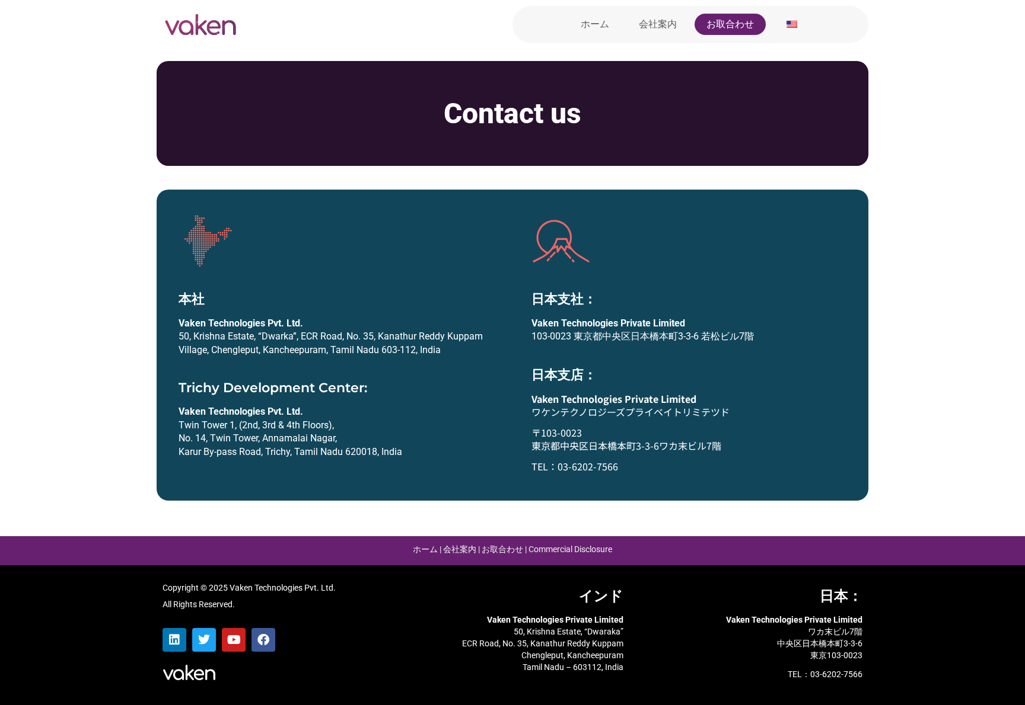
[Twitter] (204, 640)
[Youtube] (234, 640)
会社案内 (658, 24)
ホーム (595, 24)
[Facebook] (263, 640)
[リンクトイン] (174, 640)
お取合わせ (730, 24)
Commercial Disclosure (570, 549)
